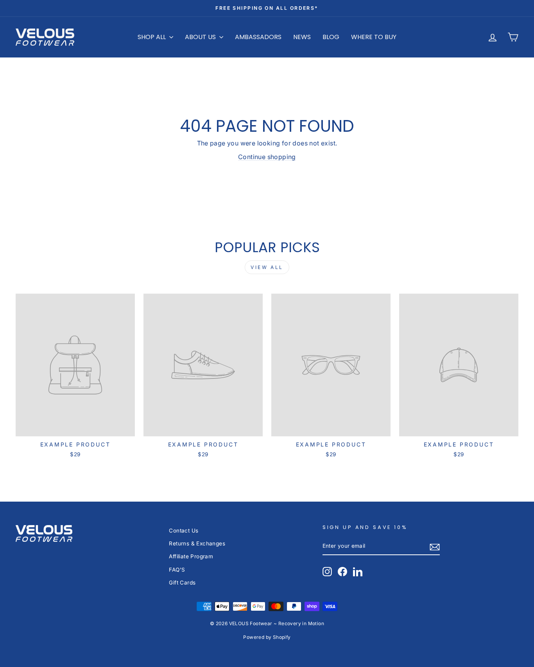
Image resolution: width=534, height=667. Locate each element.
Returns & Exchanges (197, 543)
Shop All (152, 36)
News (302, 36)
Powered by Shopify (266, 637)
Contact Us (183, 530)
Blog (331, 36)
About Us (201, 36)
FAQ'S (177, 570)
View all (267, 267)
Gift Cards (182, 582)
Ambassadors (258, 36)
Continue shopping (267, 157)
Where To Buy (373, 36)
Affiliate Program (191, 556)
